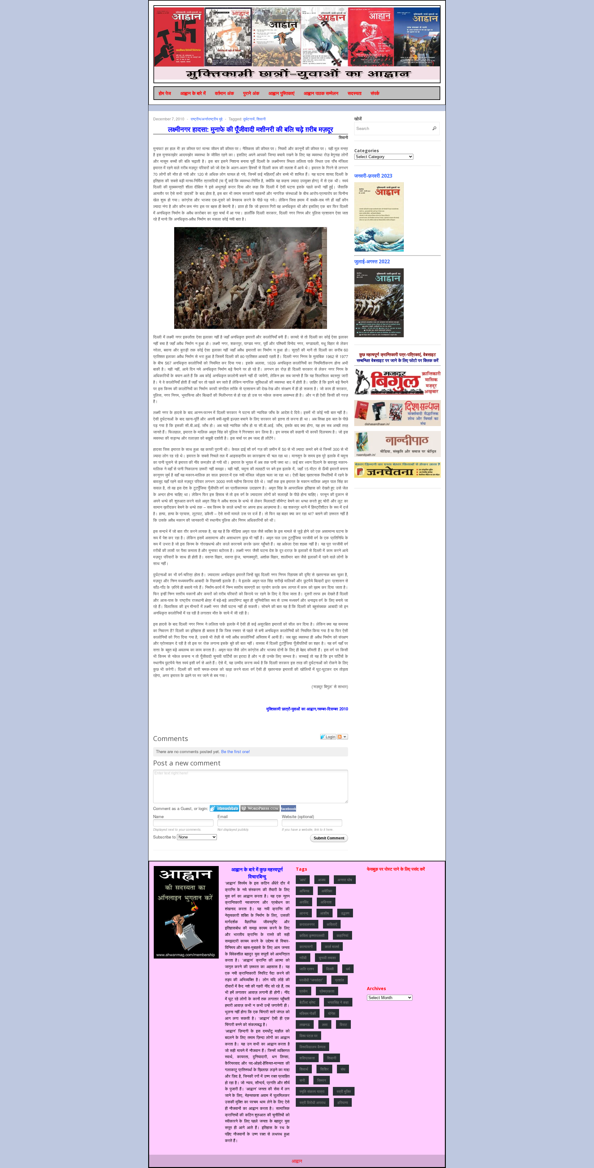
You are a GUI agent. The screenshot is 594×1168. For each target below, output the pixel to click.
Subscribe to (165, 837)
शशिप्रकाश (307, 1057)
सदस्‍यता (354, 93)
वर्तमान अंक (224, 93)
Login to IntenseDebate (224, 808)
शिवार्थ (303, 1068)
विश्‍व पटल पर (308, 1035)
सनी (302, 1080)
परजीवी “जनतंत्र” (311, 979)
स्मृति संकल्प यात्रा (312, 1091)
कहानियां (342, 935)
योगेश (331, 1013)
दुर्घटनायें (249, 118)
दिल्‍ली (330, 968)
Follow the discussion (342, 736)
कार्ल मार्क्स (332, 946)
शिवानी (261, 118)
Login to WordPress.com (260, 808)
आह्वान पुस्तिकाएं (282, 93)
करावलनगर (307, 924)
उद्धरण (345, 913)
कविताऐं (332, 924)
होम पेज (165, 93)
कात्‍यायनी (306, 946)
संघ (343, 1068)
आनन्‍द (303, 913)
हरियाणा (343, 1102)
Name (158, 816)
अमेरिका (326, 890)
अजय (321, 879)
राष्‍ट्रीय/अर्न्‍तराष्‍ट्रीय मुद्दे (206, 118)
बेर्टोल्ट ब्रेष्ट (307, 1002)
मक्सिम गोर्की (307, 1013)
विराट (343, 1024)
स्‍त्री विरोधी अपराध (312, 1102)
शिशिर (324, 1068)
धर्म (348, 968)
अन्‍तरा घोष (345, 879)
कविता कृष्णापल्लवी (312, 935)
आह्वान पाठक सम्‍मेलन (321, 93)
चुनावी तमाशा (327, 957)
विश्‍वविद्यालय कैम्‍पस (312, 1046)
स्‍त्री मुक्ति (344, 1091)
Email (222, 816)
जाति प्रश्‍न (306, 968)
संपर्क (375, 93)
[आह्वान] (297, 43)
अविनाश (326, 901)
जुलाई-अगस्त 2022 (372, 261)
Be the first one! (235, 751)
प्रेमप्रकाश (327, 990)
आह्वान (297, 1161)
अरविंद (303, 901)
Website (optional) (298, 816)
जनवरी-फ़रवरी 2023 (373, 175)
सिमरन (321, 1080)
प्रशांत (339, 979)
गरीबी (303, 957)
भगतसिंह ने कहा (338, 1002)
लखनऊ (304, 1024)
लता (325, 1024)
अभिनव (304, 890)
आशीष (324, 913)
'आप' (302, 879)
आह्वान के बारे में (193, 93)
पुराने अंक (251, 93)
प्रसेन (303, 990)
